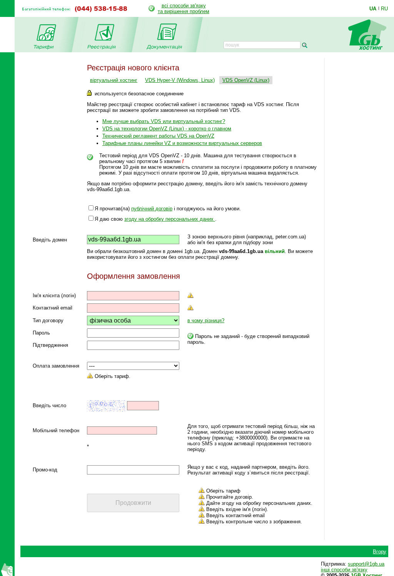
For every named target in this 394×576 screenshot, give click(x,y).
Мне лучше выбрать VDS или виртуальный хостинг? (163, 121)
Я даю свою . (156, 219)
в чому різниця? (205, 320)
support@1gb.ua (366, 564)
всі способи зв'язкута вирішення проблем (183, 8)
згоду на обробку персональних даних (169, 219)
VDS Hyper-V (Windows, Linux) (180, 80)
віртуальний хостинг (113, 80)
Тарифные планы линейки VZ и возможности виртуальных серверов (182, 143)
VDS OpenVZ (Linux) (245, 80)
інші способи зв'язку (344, 570)
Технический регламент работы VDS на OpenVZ (158, 136)
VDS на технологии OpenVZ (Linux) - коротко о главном (166, 129)
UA (372, 8)
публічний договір (151, 208)
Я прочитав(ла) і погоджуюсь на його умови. (168, 208)
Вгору (379, 551)
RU (384, 8)
